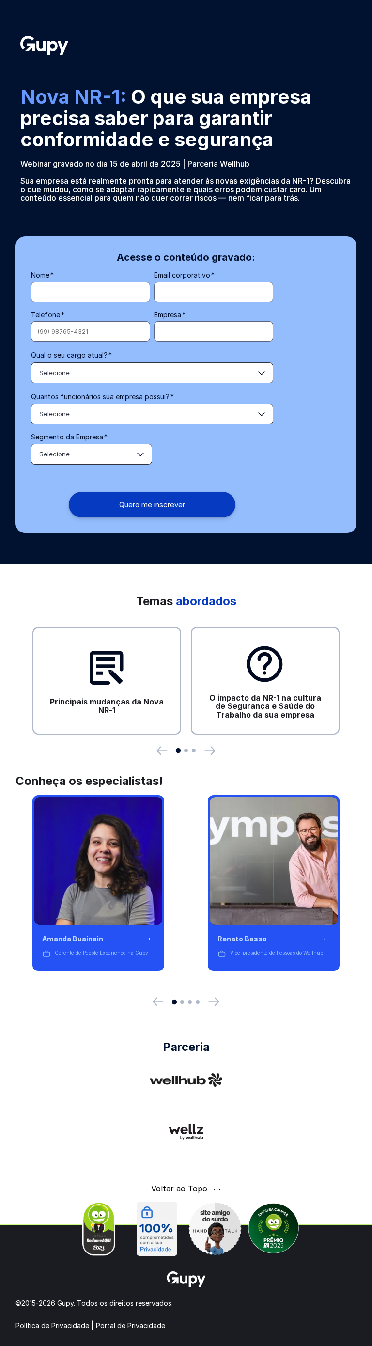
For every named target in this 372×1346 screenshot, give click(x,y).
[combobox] (152, 373)
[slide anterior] (162, 750)
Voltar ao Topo (179, 1188)
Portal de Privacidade (130, 1325)
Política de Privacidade (53, 1325)
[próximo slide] (210, 750)
